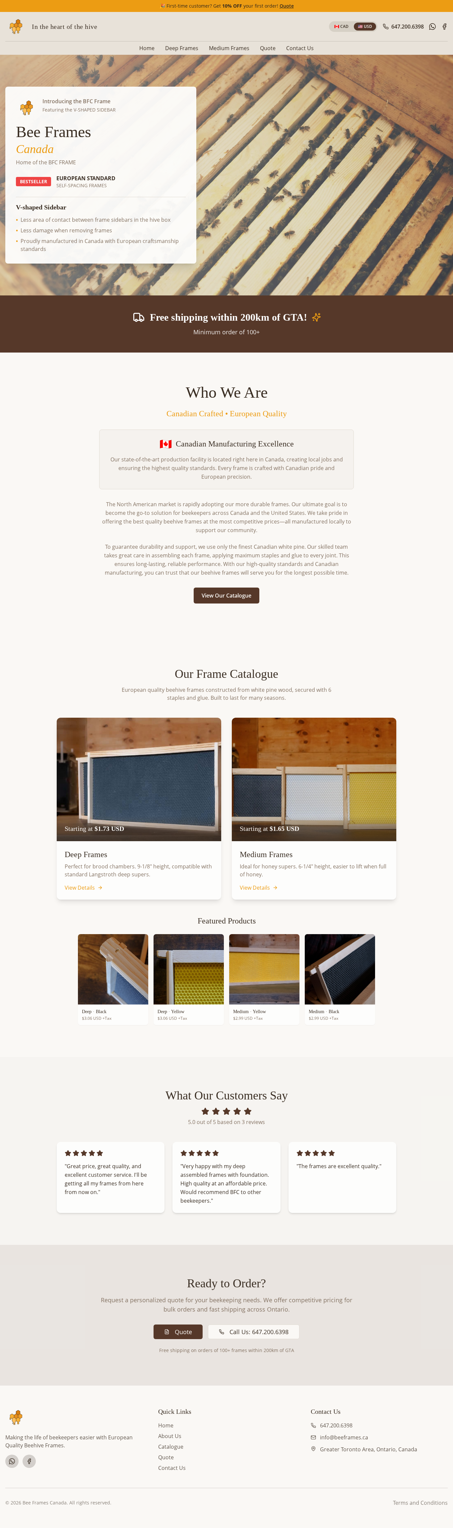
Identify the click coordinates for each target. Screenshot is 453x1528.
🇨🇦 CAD (341, 26)
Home (147, 48)
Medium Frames (229, 48)
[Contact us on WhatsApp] (432, 26)
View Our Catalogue (226, 595)
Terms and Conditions (420, 1502)
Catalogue (170, 1446)
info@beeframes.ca (344, 1437)
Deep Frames (181, 48)
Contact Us (300, 48)
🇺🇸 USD (365, 26)
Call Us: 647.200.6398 (259, 1332)
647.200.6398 (336, 1425)
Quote (287, 6)
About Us (169, 1436)
